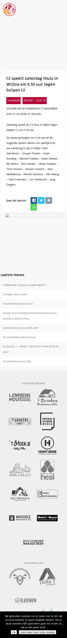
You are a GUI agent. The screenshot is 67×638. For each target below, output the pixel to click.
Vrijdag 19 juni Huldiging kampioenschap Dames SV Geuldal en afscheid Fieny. (30, 315)
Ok (13, 632)
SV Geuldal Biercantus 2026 (17, 361)
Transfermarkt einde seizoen (18, 303)
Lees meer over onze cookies (37, 632)
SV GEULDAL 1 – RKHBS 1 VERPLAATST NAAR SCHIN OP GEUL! (31, 349)
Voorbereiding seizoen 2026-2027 (21, 328)
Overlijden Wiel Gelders (15, 294)
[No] (62, 625)
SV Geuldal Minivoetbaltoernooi (19, 337)
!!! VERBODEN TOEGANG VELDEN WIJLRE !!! (24, 285)
